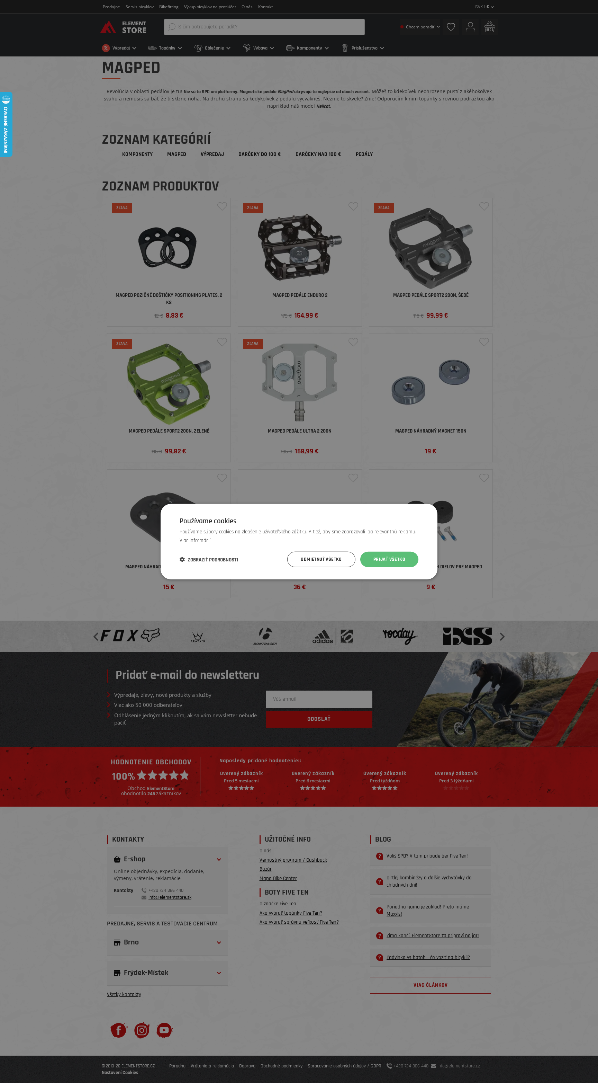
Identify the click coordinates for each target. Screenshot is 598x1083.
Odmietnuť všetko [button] (321, 559)
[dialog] (299, 541)
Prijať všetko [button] (389, 559)
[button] (209, 559)
